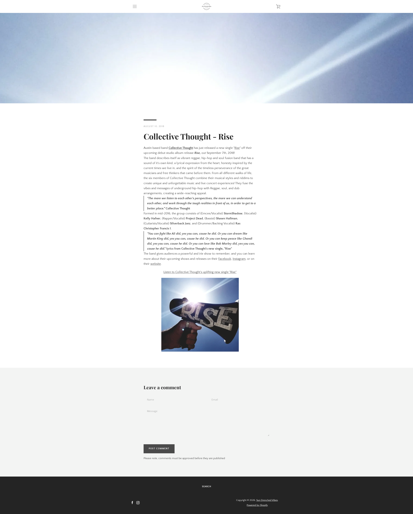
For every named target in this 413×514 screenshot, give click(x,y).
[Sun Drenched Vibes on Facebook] (132, 502)
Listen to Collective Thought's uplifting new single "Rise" (200, 272)
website (155, 264)
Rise (237, 148)
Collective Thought (181, 148)
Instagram (239, 259)
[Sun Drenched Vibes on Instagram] (138, 502)
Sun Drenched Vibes (267, 500)
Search (206, 486)
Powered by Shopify (257, 505)
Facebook (224, 259)
